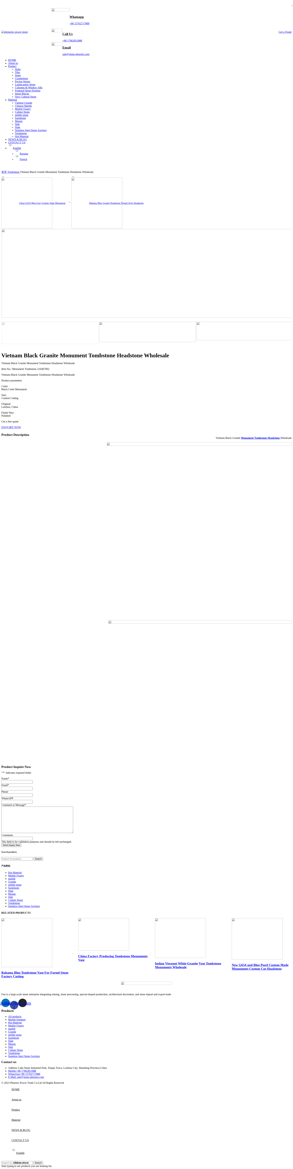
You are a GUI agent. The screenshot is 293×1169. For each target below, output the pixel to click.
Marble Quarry (23, 108)
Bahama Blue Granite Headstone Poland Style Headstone (116, 203)
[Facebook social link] (3, 4)
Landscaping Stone (25, 84)
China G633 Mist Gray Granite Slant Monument (42, 203)
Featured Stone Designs (27, 90)
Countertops (21, 78)
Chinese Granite (23, 102)
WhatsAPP (7, 798)
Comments (7, 835)
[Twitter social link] (8, 4)
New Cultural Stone (25, 96)
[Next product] (73, 175)
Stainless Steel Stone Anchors (31, 130)
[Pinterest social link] (12, 4)
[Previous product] (3, 175)
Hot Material (21, 136)
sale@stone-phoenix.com (75, 54)
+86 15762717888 (79, 23)
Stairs (18, 75)
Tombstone (21, 133)
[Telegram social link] (21, 4)
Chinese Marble (23, 105)
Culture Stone (22, 112)
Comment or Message (13, 805)
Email (66, 47)
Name (5, 778)
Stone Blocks (22, 93)
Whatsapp (77, 17)
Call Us (67, 34)
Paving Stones (22, 81)
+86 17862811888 (72, 40)
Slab (17, 124)
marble (11, 878)
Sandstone (20, 118)
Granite (12, 881)
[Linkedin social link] (17, 4)
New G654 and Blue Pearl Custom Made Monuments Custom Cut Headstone (260, 966)
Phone (4, 791)
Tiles (17, 72)
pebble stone (21, 115)
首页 (4, 172)
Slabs (18, 69)
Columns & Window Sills (28, 87)
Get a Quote (285, 32)
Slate (17, 127)
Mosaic (19, 121)
